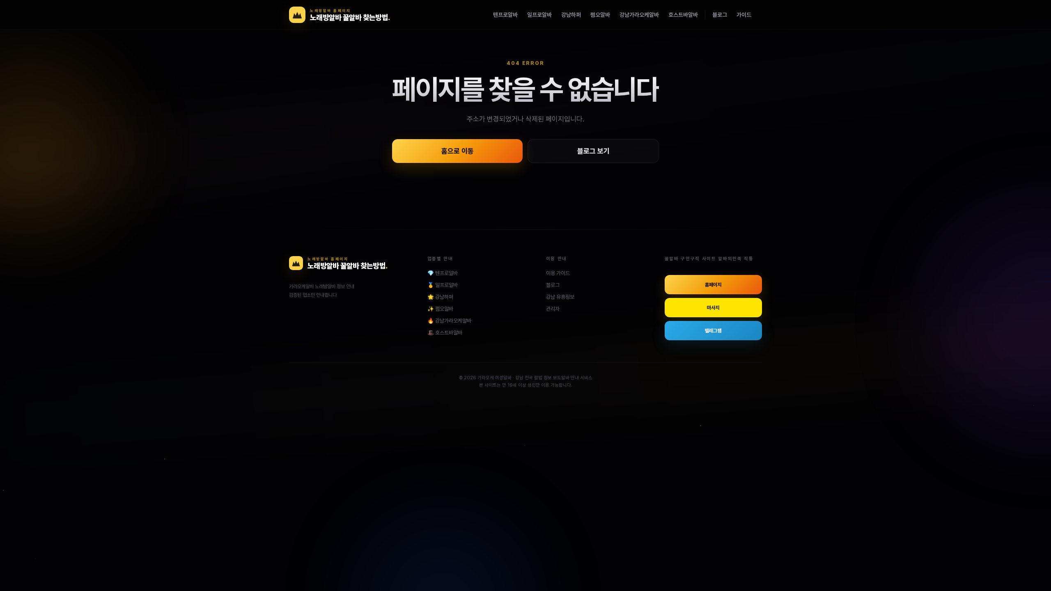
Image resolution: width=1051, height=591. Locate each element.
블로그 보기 (593, 151)
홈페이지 (713, 285)
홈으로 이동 (457, 151)
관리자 (553, 309)
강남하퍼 (571, 14)
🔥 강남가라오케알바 (449, 321)
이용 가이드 (558, 273)
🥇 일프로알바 (442, 285)
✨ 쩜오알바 (440, 309)
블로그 (719, 14)
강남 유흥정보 (560, 297)
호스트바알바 (683, 14)
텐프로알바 (505, 14)
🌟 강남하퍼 (440, 297)
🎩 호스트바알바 (444, 333)
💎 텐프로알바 (442, 273)
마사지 (713, 308)
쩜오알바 (600, 14)
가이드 (744, 14)
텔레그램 (713, 331)
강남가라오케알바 (639, 14)
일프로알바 (539, 14)
